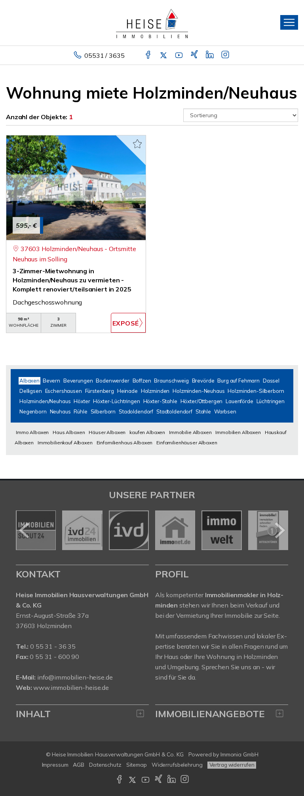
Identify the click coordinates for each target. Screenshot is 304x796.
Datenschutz (105, 764)
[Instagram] (225, 55)
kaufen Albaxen (147, 432)
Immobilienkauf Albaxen (65, 443)
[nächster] (279, 530)
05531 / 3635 (104, 55)
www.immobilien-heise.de (71, 687)
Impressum (55, 764)
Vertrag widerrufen (232, 765)
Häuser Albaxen (107, 432)
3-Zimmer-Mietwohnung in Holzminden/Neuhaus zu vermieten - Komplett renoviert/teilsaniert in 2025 (72, 280)
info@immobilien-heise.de (75, 677)
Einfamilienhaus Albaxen (125, 443)
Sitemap (136, 764)
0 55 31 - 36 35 (53, 646)
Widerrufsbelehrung (177, 764)
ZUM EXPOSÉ (128, 323)
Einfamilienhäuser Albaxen (186, 443)
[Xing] (195, 55)
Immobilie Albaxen (190, 432)
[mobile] (289, 22)
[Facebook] (148, 55)
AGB (78, 764)
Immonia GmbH (239, 754)
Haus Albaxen (69, 432)
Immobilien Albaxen (237, 432)
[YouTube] (179, 55)
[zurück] (25, 530)
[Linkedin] (210, 55)
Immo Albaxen (32, 432)
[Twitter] (164, 55)
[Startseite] (152, 23)
